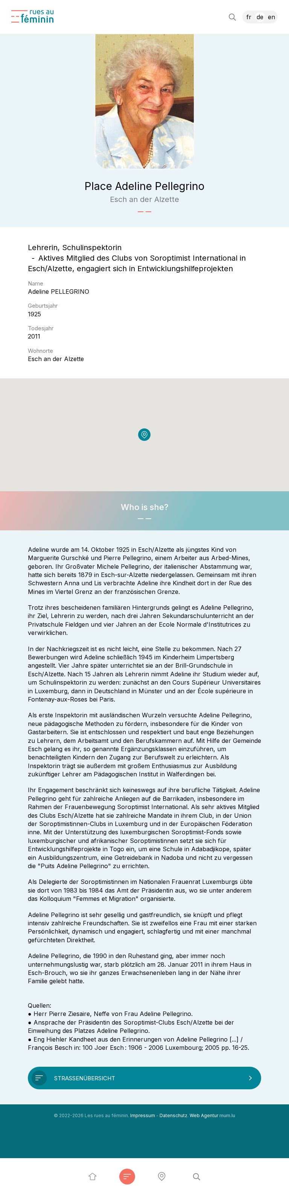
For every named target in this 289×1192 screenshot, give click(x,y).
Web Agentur (204, 1115)
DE (260, 17)
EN (271, 17)
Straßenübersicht (84, 1078)
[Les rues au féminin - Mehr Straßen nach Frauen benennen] (92, 1176)
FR (248, 17)
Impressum (142, 1115)
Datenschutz (173, 1115)
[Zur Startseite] (32, 16)
